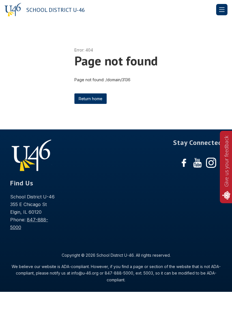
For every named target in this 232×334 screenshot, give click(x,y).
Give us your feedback (226, 161)
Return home (90, 98)
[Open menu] (221, 9)
